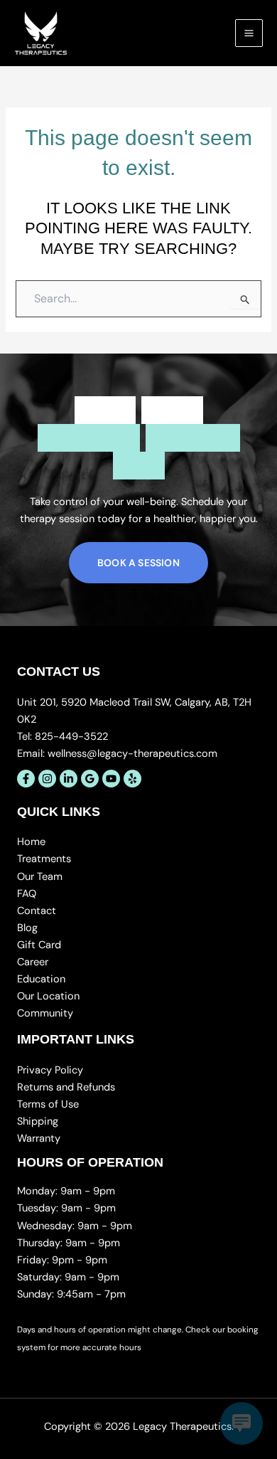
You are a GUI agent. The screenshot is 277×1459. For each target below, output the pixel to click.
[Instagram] (47, 778)
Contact (36, 911)
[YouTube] (111, 778)
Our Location (48, 996)
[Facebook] (26, 778)
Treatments (44, 859)
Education (41, 979)
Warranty (38, 1138)
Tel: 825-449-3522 (62, 736)
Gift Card (39, 945)
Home (31, 842)
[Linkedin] (68, 778)
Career (32, 962)
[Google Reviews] (90, 778)
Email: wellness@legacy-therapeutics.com (117, 753)
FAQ (26, 894)
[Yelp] (132, 778)
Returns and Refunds (66, 1087)
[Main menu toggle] (249, 33)
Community (45, 1013)
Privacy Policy (50, 1070)
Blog (27, 928)
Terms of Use (48, 1104)
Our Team (40, 877)
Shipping (37, 1121)
